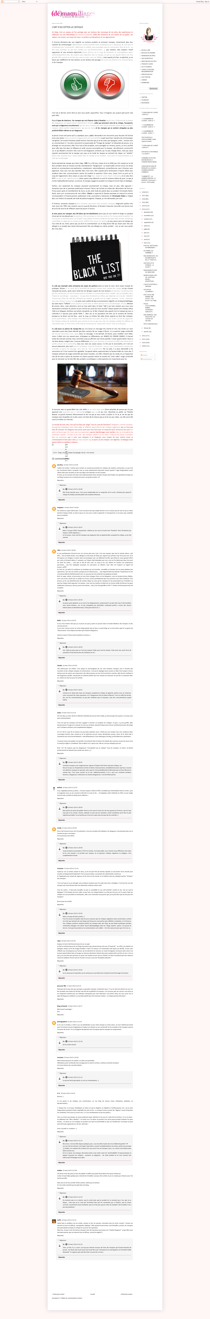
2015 (144, 202)
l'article (130, 136)
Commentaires (147, 359)
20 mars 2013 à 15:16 (75, 1041)
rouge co (124, 331)
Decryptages (77, 452)
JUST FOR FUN (146, 77)
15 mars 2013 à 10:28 (69, 828)
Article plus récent (58, 1294)
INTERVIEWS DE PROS (148, 56)
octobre (147, 219)
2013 (144, 209)
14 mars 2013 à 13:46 (71, 465)
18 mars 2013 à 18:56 (75, 807)
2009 (144, 346)
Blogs (60, 452)
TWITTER (144, 97)
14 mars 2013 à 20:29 (68, 620)
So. (64, 489)
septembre (148, 222)
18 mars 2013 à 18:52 (75, 690)
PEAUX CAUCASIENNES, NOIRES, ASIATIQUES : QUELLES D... (150, 308)
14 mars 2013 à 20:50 (70, 665)
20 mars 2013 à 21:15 (75, 1141)
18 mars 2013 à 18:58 (75, 848)
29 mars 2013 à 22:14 (69, 1220)
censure (64, 452)
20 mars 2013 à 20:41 (68, 1093)
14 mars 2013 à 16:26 (71, 507)
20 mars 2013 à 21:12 (75, 1077)
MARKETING (145, 83)
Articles (144, 355)
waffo (59, 1220)
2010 (144, 343)
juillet (146, 229)
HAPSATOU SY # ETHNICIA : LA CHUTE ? (149, 265)
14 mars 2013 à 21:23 (69, 713)
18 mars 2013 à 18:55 (75, 762)
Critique (70, 452)
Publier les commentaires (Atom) (71, 1298)
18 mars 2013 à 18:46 (75, 489)
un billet (111, 163)
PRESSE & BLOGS (147, 74)
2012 (144, 336)
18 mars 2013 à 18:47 (75, 527)
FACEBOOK (145, 100)
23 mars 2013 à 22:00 (70, 1170)
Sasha (59, 713)
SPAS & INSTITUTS (147, 58)
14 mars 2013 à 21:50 (70, 787)
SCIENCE (144, 80)
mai (145, 236)
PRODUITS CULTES (147, 64)
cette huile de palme (99, 191)
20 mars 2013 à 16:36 (71, 1057)
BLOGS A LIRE (146, 50)
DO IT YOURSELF (147, 67)
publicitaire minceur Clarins (85, 188)
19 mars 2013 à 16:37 (75, 1006)
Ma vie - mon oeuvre (87, 452)
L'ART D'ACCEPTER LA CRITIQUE (67, 27)
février (146, 328)
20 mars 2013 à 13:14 (74, 1022)
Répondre (60, 480)
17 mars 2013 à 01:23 (74, 986)
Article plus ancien (126, 1294)
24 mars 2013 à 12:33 (75, 1197)
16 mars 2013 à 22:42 (68, 941)
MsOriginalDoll (62, 1022)
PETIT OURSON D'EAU (151, 324)
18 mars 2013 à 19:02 (75, 913)
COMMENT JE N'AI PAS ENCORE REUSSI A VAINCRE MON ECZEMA (149, 160)
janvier (146, 332)
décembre (147, 212)
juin (145, 233)
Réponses (63, 485)
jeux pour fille (61, 986)
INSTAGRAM (145, 103)
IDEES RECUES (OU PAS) (149, 61)
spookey (60, 465)
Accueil (92, 1294)
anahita (59, 1170)
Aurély (59, 828)
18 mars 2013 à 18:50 (75, 647)
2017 (144, 196)
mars (145, 243)
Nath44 (59, 787)
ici (113, 414)
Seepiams (60, 507)
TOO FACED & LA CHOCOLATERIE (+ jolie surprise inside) (149, 139)
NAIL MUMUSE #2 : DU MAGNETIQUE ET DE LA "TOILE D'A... (151, 258)
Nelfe (59, 620)
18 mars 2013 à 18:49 (75, 600)
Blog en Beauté (62, 1006)
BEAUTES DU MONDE (148, 53)
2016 (144, 199)
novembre (147, 215)
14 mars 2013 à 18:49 (68, 550)
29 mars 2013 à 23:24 (75, 1244)
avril (145, 239)
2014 (144, 206)
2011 (144, 339)
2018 (144, 192)
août (145, 226)
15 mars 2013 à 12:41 (71, 868)
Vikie (58, 550)
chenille (130, 331)
